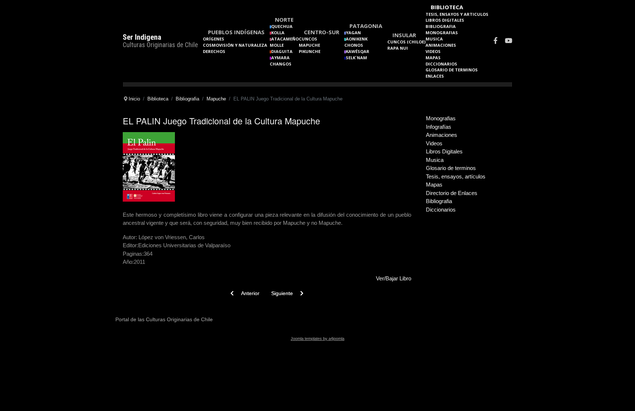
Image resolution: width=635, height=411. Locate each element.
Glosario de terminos (452, 69)
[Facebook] (496, 41)
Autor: (130, 237)
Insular (404, 35)
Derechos (214, 51)
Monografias (442, 32)
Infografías (438, 127)
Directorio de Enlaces (451, 193)
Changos (280, 64)
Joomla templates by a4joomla (317, 338)
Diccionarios (441, 64)
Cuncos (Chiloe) (406, 42)
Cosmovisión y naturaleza (235, 45)
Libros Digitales (445, 20)
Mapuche (309, 45)
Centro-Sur (321, 32)
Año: (128, 262)
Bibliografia (441, 26)
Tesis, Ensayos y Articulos (457, 14)
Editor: (130, 245)
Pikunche (309, 51)
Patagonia (365, 25)
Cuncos (308, 39)
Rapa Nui (397, 48)
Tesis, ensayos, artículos (455, 176)
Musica (434, 39)
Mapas (433, 57)
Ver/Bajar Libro (393, 278)
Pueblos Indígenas (236, 32)
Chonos (353, 45)
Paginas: (133, 254)
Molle (277, 45)
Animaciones (441, 45)
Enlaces (435, 76)
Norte (284, 19)
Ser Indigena (142, 37)
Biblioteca (447, 7)
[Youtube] (508, 41)
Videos (433, 51)
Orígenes (213, 39)
